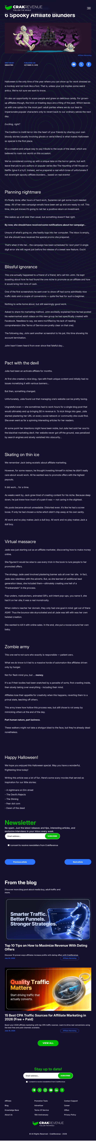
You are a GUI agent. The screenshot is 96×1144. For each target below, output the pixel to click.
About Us (8, 1115)
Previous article (20, 862)
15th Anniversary (41, 1115)
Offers (66, 1110)
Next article (78, 862)
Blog (6, 1105)
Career (67, 1105)
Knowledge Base (12, 1110)
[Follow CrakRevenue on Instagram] (45, 1090)
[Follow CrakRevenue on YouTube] (51, 1090)
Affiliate (8, 1101)
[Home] (23, 8)
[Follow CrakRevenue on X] (39, 1090)
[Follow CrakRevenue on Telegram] (34, 1090)
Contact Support (71, 1101)
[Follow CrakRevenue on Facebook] (62, 1090)
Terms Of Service (41, 1110)
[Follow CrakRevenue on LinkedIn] (56, 1090)
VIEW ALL (48, 1043)
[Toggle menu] (88, 8)
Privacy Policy (70, 1115)
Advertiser (38, 1105)
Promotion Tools (41, 1101)
